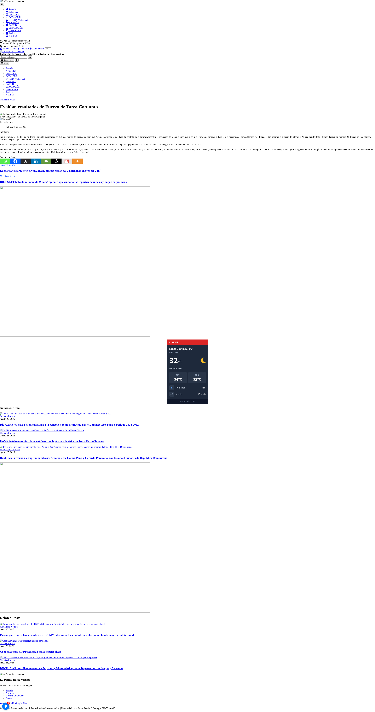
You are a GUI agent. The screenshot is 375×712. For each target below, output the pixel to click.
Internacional (6, 449)
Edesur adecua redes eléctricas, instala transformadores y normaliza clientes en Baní (50, 170)
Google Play (38, 48)
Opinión (4, 416)
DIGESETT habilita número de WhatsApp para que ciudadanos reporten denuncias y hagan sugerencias (63, 181)
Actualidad (13, 12)
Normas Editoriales (15, 695)
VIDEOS (13, 35)
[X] (26, 161)
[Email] (46, 161)
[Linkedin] (36, 161)
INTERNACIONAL (18, 20)
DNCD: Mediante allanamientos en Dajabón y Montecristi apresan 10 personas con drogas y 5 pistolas (61, 668)
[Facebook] (15, 161)
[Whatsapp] (5, 161)
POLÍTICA (14, 14)
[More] (77, 161)
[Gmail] (67, 161)
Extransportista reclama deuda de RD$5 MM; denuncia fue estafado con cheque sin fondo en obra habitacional (67, 635)
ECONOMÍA (15, 17)
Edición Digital (9, 48)
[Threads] (56, 161)
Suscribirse (8, 60)
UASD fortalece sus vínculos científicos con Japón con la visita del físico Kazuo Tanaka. (52, 441)
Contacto (10, 698)
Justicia (12, 33)
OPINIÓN (14, 22)
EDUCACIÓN (15, 28)
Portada (12, 9)
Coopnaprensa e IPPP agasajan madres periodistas (30, 651)
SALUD (12, 25)
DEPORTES (14, 30)
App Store (24, 48)
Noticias (4, 99)
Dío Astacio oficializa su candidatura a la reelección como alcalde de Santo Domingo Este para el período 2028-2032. (69, 424)
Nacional (10, 693)
